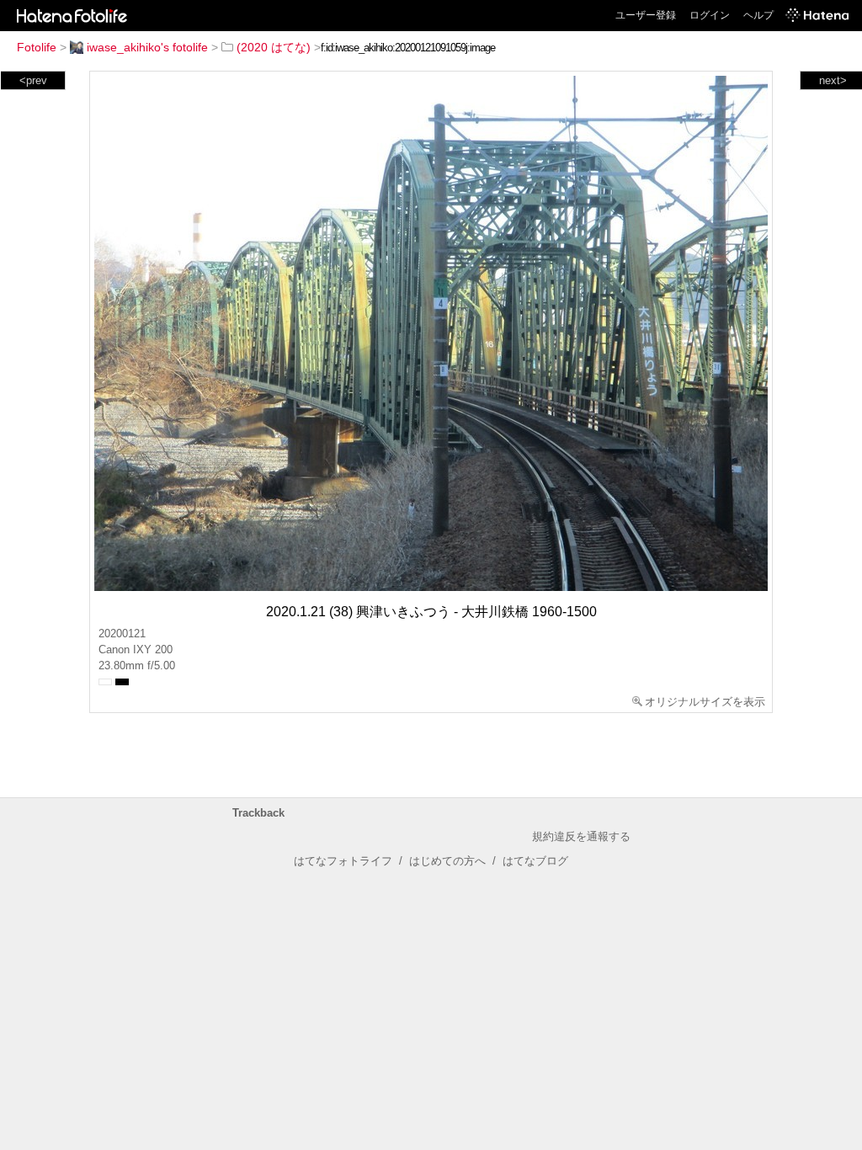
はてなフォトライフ (343, 861)
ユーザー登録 (645, 15)
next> (833, 80)
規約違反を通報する (581, 836)
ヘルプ (758, 15)
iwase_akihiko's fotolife (147, 47)
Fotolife (36, 47)
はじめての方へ (447, 861)
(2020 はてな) (274, 47)
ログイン (709, 15)
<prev (33, 80)
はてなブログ (535, 861)
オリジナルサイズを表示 (705, 701)
